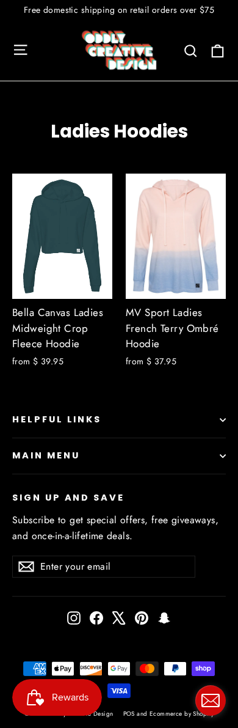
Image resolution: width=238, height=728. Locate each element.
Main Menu (45, 455)
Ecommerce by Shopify (182, 713)
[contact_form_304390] (210, 700)
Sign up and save (68, 497)
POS (129, 713)
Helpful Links (56, 419)
